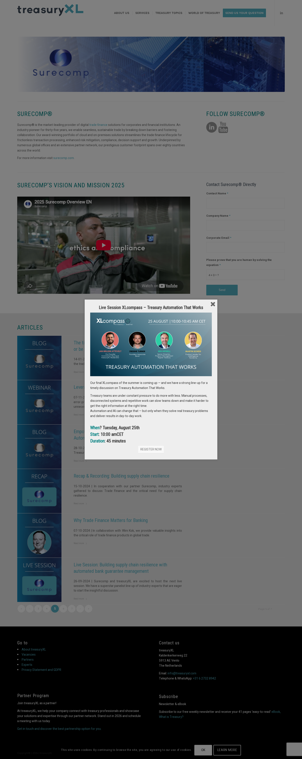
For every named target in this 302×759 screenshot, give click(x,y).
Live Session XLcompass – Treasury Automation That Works (151, 307)
